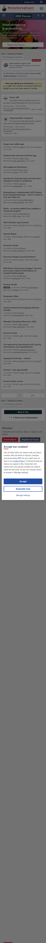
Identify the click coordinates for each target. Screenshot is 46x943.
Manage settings (23, 495)
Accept (23, 481)
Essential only (23, 488)
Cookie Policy (19, 461)
